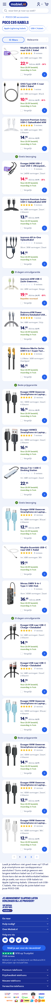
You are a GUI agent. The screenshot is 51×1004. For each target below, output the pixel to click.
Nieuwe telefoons (11, 980)
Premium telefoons (12, 969)
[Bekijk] (44, 74)
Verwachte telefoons (13, 986)
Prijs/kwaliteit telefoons (14, 975)
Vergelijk (28, 74)
